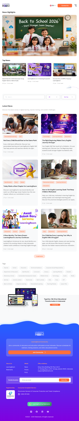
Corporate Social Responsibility (54, 268)
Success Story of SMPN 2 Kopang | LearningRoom (62, 79)
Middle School (44, 276)
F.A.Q (26, 372)
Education (68, 136)
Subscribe (64, 380)
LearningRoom (10, 367)
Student (69, 272)
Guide (65, 276)
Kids (44, 231)
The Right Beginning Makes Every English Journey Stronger (56, 141)
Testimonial (29, 280)
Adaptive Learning (21, 284)
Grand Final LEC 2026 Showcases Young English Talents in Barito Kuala (13, 79)
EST (21, 136)
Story (16, 182)
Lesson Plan (64, 284)
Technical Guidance (36, 268)
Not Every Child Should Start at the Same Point (20, 140)
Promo (26, 370)
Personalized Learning (10, 136)
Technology (46, 136)
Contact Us (64, 5)
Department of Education (11, 272)
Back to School (8, 284)
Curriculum (37, 272)
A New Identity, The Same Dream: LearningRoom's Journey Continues (16, 236)
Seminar (6, 280)
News (26, 367)
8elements (9, 370)
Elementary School (48, 182)
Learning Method (57, 136)
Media (22, 182)
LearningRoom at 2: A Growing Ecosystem (39, 79)
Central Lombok (17, 280)
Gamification (8, 182)
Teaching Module (51, 284)
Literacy (46, 272)
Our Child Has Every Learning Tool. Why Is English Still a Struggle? (57, 236)
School (15, 231)
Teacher (22, 231)
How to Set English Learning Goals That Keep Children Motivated (58, 191)
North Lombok (40, 280)
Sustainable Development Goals (27, 276)
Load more (39, 256)
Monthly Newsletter (13, 380)
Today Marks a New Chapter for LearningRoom (20, 186)
